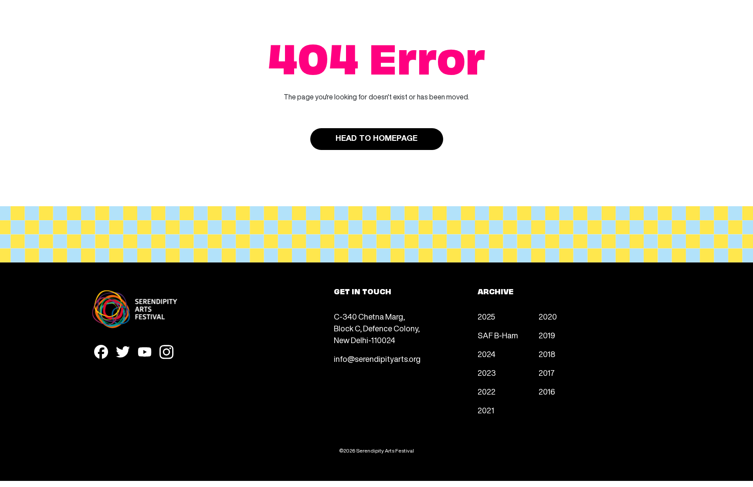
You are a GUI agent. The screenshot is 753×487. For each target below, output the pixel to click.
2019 (547, 335)
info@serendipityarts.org (377, 358)
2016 (547, 391)
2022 (486, 391)
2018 (547, 354)
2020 (548, 316)
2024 (486, 354)
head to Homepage (376, 139)
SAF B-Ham (498, 335)
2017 (547, 372)
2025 (486, 316)
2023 (487, 372)
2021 (486, 410)
